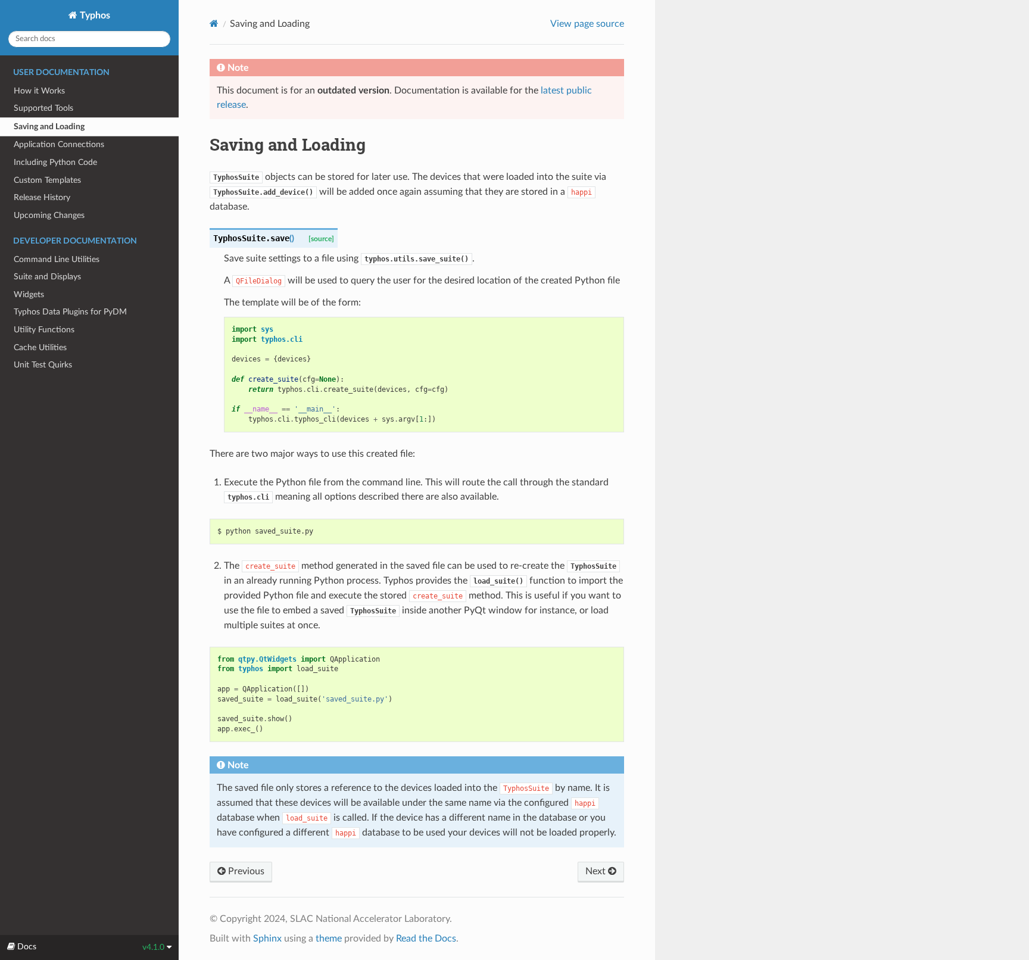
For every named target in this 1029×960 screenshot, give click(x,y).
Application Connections (59, 144)
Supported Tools (43, 108)
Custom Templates (47, 180)
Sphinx (267, 938)
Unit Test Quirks (43, 364)
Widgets (29, 294)
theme (329, 938)
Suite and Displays (47, 276)
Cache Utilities (40, 347)
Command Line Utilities (56, 259)
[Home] (214, 23)
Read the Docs (426, 938)
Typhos (93, 15)
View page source (587, 24)
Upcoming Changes (49, 215)
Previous (245, 871)
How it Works (39, 90)
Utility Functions (44, 329)
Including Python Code (55, 162)
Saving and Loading (49, 126)
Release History (42, 197)
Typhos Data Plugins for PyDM (70, 311)
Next (596, 871)
